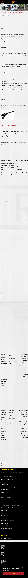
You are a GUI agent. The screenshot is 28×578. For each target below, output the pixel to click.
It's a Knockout (4, 548)
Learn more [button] (6, 570)
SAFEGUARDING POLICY (6, 528)
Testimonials (4, 494)
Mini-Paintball (4, 553)
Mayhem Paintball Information (8, 520)
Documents (3, 561)
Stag (2, 547)
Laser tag (3, 555)
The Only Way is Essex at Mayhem (8, 507)
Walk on (2, 551)
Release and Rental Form (6, 497)
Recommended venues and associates (10, 505)
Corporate (3, 546)
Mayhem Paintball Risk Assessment (9, 500)
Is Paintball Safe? (5, 489)
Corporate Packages (5, 513)
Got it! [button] (13, 573)
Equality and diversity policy (7, 525)
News (2, 559)
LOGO (2, 502)
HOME (2, 544)
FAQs (2, 562)
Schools (2, 554)
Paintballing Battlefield (6, 538)
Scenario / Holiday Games (7, 479)
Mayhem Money (4, 523)
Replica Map (4, 510)
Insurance (3, 531)
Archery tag (3, 549)
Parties (2, 552)
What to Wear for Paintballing (8, 487)
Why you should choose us (7, 476)
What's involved (4, 492)
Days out (3, 545)
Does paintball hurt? (6, 484)
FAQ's (2, 481)
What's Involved (4, 563)
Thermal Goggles (5, 515)
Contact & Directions (5, 558)
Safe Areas (3, 518)
